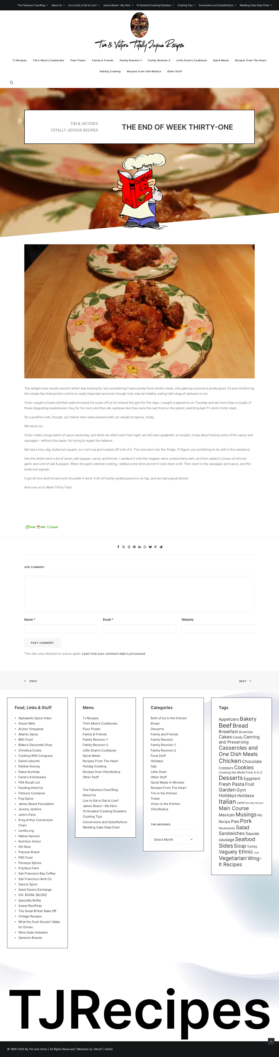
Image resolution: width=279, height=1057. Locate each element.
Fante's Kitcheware (32, 777)
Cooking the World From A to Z (240, 772)
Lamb (240, 803)
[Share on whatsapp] (144, 547)
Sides (226, 845)
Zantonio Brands (30, 938)
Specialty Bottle (29, 900)
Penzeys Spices (29, 863)
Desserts (157, 729)
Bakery (248, 719)
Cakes (225, 736)
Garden (227, 790)
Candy (238, 737)
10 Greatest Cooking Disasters (153, 5)
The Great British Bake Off (37, 911)
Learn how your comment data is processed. (114, 654)
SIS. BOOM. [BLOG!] (32, 895)
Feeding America (30, 788)
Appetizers (229, 719)
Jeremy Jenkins (29, 809)
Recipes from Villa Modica (144, 71)
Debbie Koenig (29, 766)
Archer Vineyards (31, 729)
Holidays (157, 761)
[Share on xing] (155, 547)
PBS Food (25, 857)
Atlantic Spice (28, 734)
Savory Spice (27, 884)
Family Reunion (162, 739)
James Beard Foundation (36, 804)
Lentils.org (26, 830)
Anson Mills (26, 723)
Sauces (252, 833)
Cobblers (226, 768)
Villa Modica (159, 809)
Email (108, 619)
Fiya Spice (25, 798)
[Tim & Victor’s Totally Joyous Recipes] (139, 32)
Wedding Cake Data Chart (254, 5)
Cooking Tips (185, 5)
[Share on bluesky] (150, 547)
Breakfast (228, 731)
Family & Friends (103, 60)
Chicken (230, 760)
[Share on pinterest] (134, 547)
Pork (246, 821)
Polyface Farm (28, 868)
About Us (56, 5)
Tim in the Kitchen (164, 793)
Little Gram (158, 772)
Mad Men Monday (254, 803)
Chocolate (252, 761)
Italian (227, 801)
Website (188, 619)
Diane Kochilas (29, 772)
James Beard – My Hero (116, 5)
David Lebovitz (29, 761)
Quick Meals (221, 60)
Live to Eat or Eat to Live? (82, 5)
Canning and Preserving (239, 739)
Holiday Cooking (110, 71)
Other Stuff (174, 71)
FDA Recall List (29, 782)
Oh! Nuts (24, 847)
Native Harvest (29, 836)
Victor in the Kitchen (165, 804)
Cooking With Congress (35, 756)
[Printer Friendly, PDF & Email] (41, 528)
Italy (154, 766)
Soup (240, 846)
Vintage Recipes (30, 916)
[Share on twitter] (123, 547)
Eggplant (252, 778)
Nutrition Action (29, 841)
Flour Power (78, 60)
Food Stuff (158, 756)
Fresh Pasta (231, 784)
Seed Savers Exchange (35, 889)
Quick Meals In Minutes (167, 782)
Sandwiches (232, 833)
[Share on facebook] (118, 547)
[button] (13, 82)
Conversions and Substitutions (216, 5)
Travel (155, 798)
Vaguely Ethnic (236, 852)
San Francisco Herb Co (35, 879)
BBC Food (25, 739)
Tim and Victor (38, 1049)
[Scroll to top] (271, 1041)
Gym (241, 789)
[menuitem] (33, 5)
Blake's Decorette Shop (35, 745)
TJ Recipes (19, 60)
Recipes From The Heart (251, 60)
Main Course (234, 808)
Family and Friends (164, 734)
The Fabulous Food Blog (31, 5)
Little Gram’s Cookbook (191, 60)
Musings (246, 814)
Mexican (227, 814)
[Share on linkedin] (139, 547)
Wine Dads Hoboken (33, 932)
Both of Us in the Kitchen (169, 718)
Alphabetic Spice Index (34, 718)
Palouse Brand (28, 852)
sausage (226, 839)
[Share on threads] (128, 547)
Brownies (246, 732)
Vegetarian (233, 858)
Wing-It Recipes (240, 861)
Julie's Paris (27, 815)
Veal (256, 852)
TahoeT (98, 1049)
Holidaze (245, 795)
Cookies (244, 767)
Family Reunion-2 (159, 60)
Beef (225, 725)
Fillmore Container (31, 793)
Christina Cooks (29, 750)
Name (29, 619)
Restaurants (227, 828)
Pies (235, 821)
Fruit (249, 784)
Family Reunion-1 (131, 60)
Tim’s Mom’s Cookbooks (48, 60)
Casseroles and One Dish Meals (238, 751)
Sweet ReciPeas (30, 906)
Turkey (252, 846)
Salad (242, 827)
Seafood (245, 839)
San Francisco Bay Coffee (37, 873)
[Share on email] (160, 547)
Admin (109, 1049)
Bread (155, 723)
